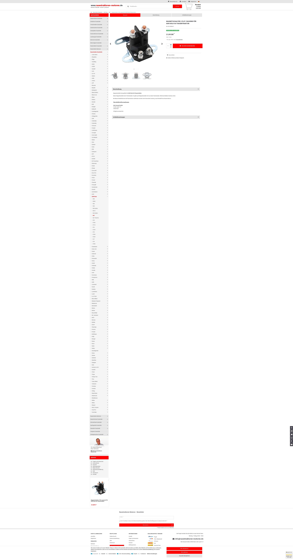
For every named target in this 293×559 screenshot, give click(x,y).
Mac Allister (94, 298)
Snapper (94, 362)
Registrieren (93, 538)
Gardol (93, 189)
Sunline (93, 369)
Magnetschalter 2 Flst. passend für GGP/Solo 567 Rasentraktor (99, 500)
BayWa (93, 87)
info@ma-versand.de (118, 111)
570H (94, 222)
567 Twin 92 (96, 217)
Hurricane (94, 275)
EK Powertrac (95, 161)
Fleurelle (94, 182)
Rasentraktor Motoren (95, 416)
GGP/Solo (106, 12)
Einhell (93, 158)
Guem (93, 251)
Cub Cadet (94, 135)
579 (94, 241)
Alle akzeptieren (184, 548)
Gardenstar (94, 187)
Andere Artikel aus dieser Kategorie (175, 57)
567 (109, 12)
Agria (93, 64)
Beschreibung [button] (117, 89)
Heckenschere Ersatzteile (96, 27)
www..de (107, 6)
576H (94, 236)
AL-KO (93, 73)
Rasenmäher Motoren (95, 49)
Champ (93, 113)
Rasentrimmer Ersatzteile (96, 419)
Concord (94, 125)
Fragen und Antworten (98, 461)
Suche (177, 6)
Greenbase (94, 246)
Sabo (93, 346)
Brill (93, 104)
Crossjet (94, 132)
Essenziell (95, 553)
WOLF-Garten (95, 407)
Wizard (93, 405)
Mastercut (94, 303)
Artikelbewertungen (186, 15)
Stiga (93, 59)
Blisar (93, 97)
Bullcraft (94, 109)
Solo (93, 364)
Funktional (143, 553)
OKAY (93, 324)
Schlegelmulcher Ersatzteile (96, 434)
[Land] (198, 1)
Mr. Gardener (95, 315)
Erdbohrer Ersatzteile (95, 21)
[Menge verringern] (171, 47)
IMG (93, 279)
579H (94, 243)
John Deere (94, 54)
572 (94, 227)
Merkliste (93, 543)
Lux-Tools (94, 296)
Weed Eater (94, 393)
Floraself (94, 184)
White (93, 400)
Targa (93, 374)
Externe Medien (112, 553)
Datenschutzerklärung (98, 469)
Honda (93, 270)
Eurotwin (94, 175)
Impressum (95, 472)
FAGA (93, 177)
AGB (94, 471)
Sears (93, 353)
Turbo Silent (95, 381)
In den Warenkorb (188, 46)
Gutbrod (94, 253)
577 (94, 239)
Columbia (94, 123)
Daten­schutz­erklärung (114, 538)
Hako (93, 256)
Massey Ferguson (96, 301)
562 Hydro (95, 213)
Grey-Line (94, 249)
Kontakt (94, 474)
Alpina (93, 76)
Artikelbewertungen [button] (119, 117)
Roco (93, 343)
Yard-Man (94, 412)
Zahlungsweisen (96, 466)
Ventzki (93, 388)
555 (94, 199)
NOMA (93, 322)
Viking (93, 391)
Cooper (93, 128)
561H (94, 210)
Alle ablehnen (184, 552)
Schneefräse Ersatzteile (95, 422)
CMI (93, 118)
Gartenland (94, 191)
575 (94, 232)
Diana (93, 139)
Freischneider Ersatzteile (96, 24)
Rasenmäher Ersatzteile (96, 46)
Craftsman (94, 130)
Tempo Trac (94, 376)
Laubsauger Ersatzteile (95, 36)
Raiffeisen (94, 334)
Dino (93, 142)
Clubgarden (94, 116)
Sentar (93, 355)
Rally (93, 336)
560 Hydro (95, 208)
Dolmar (93, 144)
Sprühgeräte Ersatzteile (95, 425)
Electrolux (94, 163)
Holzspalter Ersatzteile (95, 30)
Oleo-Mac (94, 327)
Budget (93, 106)
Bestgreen (94, 90)
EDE (93, 149)
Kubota (93, 289)
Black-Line (94, 94)
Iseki (93, 282)
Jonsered (94, 284)
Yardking (94, 61)
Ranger (93, 338)
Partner (94, 329)
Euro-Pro (94, 173)
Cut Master (94, 137)
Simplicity (94, 57)
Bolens (93, 99)
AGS (93, 71)
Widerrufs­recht (113, 536)
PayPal (135, 553)
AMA (93, 78)
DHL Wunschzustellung (124, 553)
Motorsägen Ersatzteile (95, 42)
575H (94, 234)
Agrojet (93, 68)
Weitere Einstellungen (152, 553)
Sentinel (94, 357)
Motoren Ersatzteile (95, 39)
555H (94, 201)
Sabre (93, 348)
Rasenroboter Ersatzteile (96, 18)
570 (94, 220)
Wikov (93, 402)
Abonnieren (145, 525)
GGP (93, 194)
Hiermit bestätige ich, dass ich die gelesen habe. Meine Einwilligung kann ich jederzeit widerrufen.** (144, 520)
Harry (93, 260)
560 (94, 206)
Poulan (93, 331)
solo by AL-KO (95, 367)
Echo (93, 146)
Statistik (103, 553)
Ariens (93, 80)
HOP (93, 272)
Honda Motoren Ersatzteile (96, 33)
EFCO (93, 156)
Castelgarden (95, 111)
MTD (93, 317)
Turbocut (94, 383)
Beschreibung (156, 15)
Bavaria (94, 85)
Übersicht (125, 15)
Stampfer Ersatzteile (95, 428)
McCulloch (94, 305)
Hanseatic (94, 258)
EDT (93, 154)
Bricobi (93, 102)
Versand (95, 464)
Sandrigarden (95, 350)
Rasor (93, 341)
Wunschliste (107, 480)
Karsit (93, 286)
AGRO (93, 66)
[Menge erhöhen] (171, 45)
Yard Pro (94, 409)
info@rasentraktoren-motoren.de (96, 451)
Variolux (94, 386)
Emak (93, 165)
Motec (93, 310)
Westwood (94, 395)
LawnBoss (94, 291)
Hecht (93, 263)
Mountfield (94, 312)
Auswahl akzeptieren (184, 555)
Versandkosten (179, 39)
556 (94, 203)
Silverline (94, 360)
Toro (93, 379)
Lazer (93, 294)
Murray (93, 320)
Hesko (93, 268)
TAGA (93, 372)
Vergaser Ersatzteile (95, 431)
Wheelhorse (94, 398)
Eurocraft (94, 170)
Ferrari (93, 180)
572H (94, 229)
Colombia (94, 120)
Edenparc (94, 151)
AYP (93, 83)
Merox (93, 308)
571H (94, 225)
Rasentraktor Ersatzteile (97, 12)
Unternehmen (96, 463)
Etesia (93, 168)
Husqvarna (94, 277)
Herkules (94, 265)
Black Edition (95, 92)
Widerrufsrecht (96, 468)
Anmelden (93, 536)
